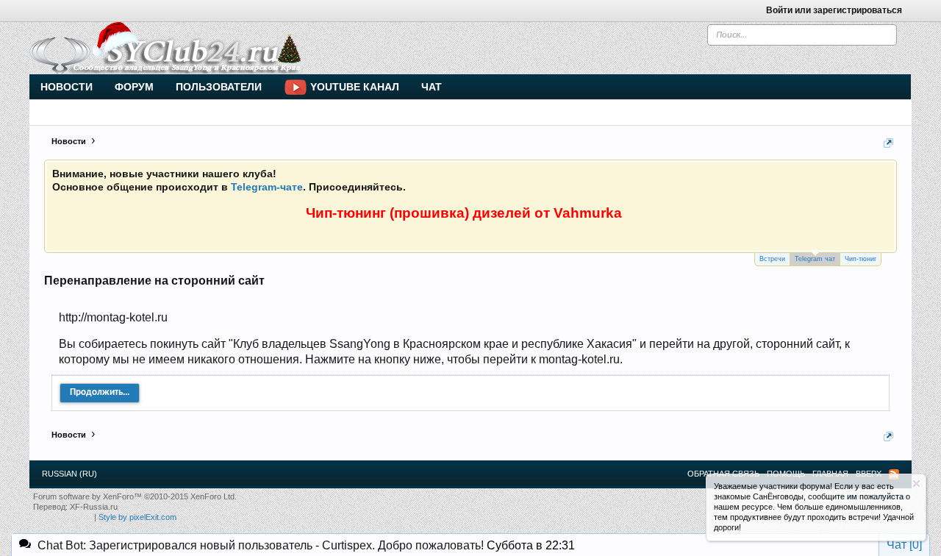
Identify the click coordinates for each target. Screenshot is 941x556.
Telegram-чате (267, 187)
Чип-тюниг (860, 259)
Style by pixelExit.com (137, 517)
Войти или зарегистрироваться (834, 10)
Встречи (772, 259)
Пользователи (219, 87)
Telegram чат (815, 259)
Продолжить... (99, 392)
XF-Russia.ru (94, 506)
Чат (431, 87)
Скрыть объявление (916, 483)
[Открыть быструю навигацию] (888, 143)
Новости (66, 87)
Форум (134, 87)
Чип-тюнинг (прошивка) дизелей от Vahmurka (464, 213)
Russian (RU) (69, 473)
